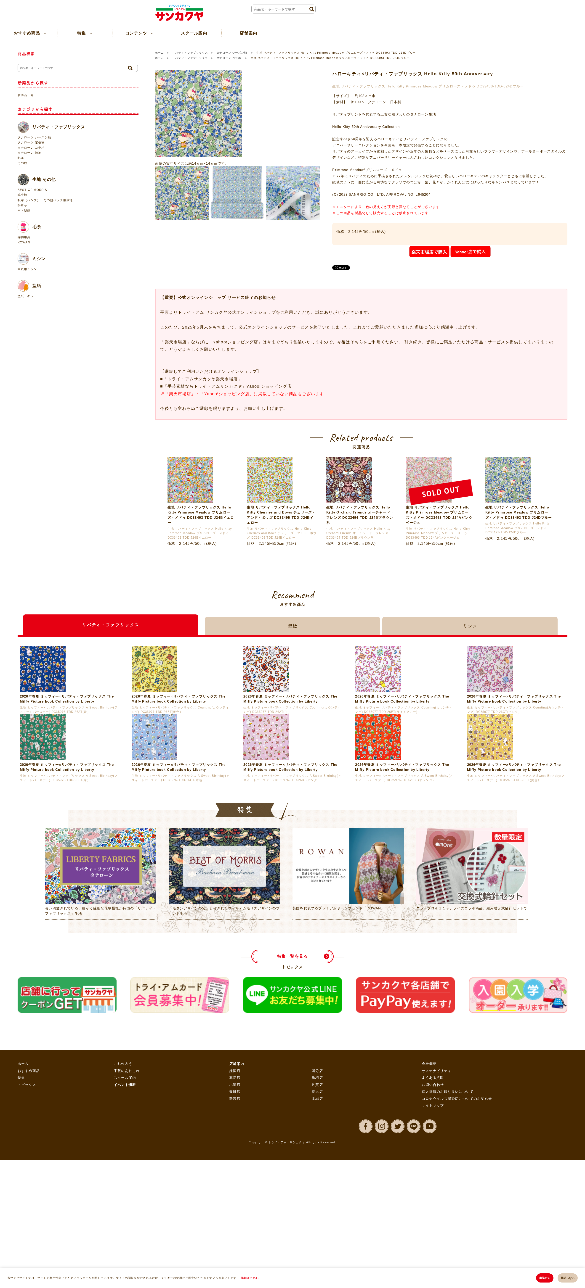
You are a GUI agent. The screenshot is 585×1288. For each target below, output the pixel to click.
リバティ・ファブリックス (190, 52)
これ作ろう (123, 1168)
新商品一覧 (26, 95)
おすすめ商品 (29, 1175)
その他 (22, 163)
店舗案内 (213, 33)
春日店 (234, 1196)
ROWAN (24, 242)
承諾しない (567, 1278)
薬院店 (234, 1182)
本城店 (317, 1203)
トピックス (27, 1189)
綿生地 (22, 195)
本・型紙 (24, 210)
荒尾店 (317, 1196)
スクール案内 (166, 33)
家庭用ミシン (27, 269)
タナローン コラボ (229, 58)
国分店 (317, 1175)
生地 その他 (44, 179)
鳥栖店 (317, 1182)
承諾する (544, 1278)
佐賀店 (317, 1189)
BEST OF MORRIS (32, 190)
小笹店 (234, 1189)
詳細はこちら (250, 1278)
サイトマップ (433, 1210)
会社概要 (429, 1168)
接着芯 (22, 205)
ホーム (159, 52)
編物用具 (24, 237)
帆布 (21, 158)
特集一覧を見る (292, 1061)
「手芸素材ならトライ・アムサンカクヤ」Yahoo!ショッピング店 (227, 386)
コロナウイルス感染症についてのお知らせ (457, 1203)
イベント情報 (125, 1189)
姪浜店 (234, 1175)
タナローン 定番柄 (31, 142)
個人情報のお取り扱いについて (448, 1196)
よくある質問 (433, 1182)
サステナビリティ (437, 1175)
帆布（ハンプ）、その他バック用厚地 (45, 200)
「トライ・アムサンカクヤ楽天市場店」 (202, 379)
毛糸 (36, 226)
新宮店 (234, 1203)
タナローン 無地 (30, 152)
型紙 (36, 285)
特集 (21, 1182)
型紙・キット (27, 296)
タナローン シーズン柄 (232, 52)
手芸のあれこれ (127, 1175)
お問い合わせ (433, 1189)
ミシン (39, 258)
